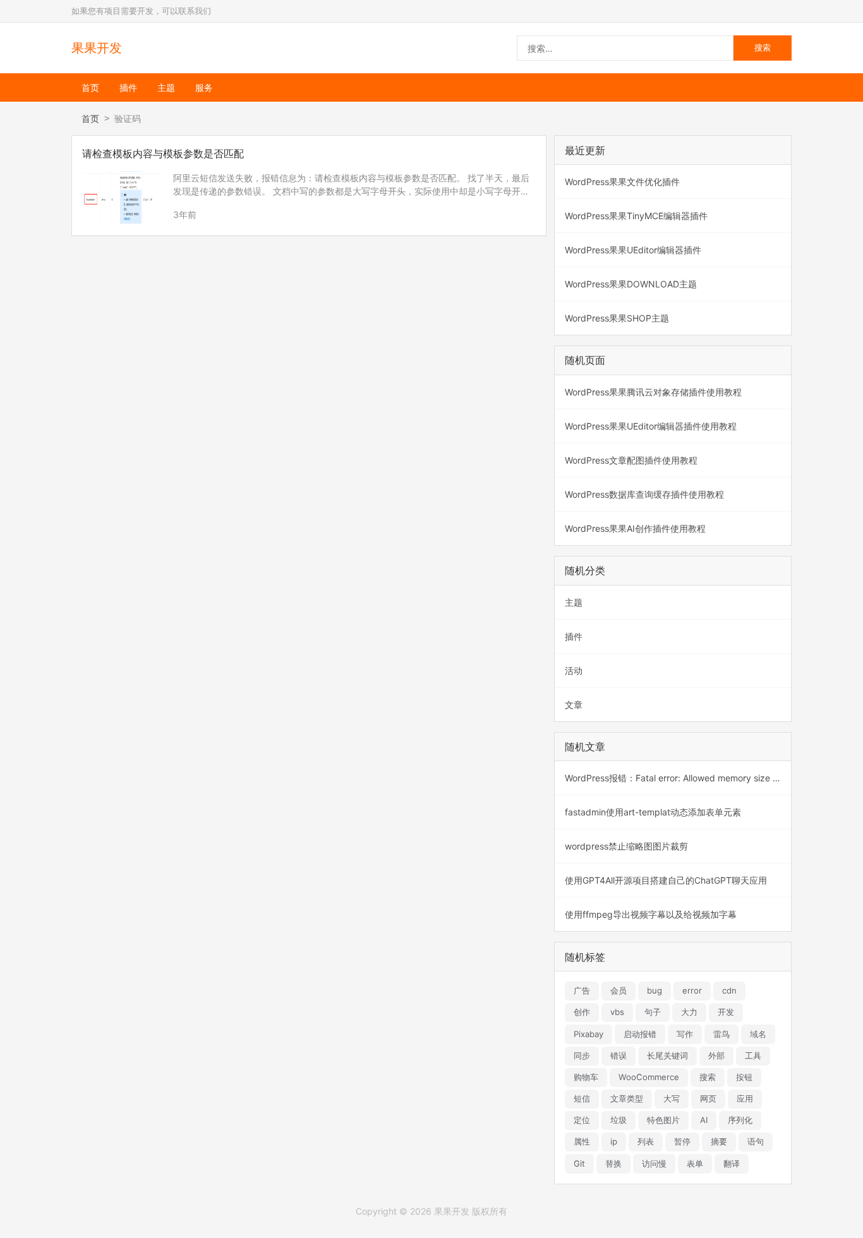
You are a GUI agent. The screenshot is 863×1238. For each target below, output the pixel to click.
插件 (128, 87)
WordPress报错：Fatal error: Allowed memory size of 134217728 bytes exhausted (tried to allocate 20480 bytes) (678, 777)
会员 (618, 990)
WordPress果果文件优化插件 (622, 181)
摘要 (719, 1141)
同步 (582, 1055)
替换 (613, 1163)
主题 (166, 87)
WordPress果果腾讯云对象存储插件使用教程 (653, 392)
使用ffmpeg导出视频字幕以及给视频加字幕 (651, 914)
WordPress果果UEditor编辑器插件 (633, 249)
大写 (671, 1098)
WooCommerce (649, 1077)
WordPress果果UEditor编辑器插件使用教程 (651, 426)
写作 (685, 1034)
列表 (645, 1141)
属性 (582, 1141)
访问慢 (654, 1163)
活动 (573, 670)
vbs (617, 1012)
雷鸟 (721, 1034)
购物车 (586, 1077)
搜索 (707, 1077)
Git (579, 1163)
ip (613, 1141)
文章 (573, 704)
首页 (90, 87)
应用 (745, 1098)
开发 (726, 1012)
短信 (582, 1098)
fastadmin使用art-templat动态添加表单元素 (653, 812)
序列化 (740, 1120)
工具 (753, 1055)
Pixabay (588, 1034)
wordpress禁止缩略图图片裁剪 (626, 846)
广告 (582, 990)
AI (704, 1120)
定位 (582, 1120)
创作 (582, 1012)
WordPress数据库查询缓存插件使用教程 (644, 494)
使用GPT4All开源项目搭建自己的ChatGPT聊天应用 (666, 880)
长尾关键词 (667, 1055)
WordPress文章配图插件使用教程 (631, 460)
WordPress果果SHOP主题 (617, 318)
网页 (708, 1098)
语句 (755, 1141)
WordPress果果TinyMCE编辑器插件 (636, 215)
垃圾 (618, 1120)
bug (654, 990)
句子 (652, 1012)
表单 (695, 1163)
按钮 (744, 1077)
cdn (729, 990)
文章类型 (626, 1098)
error (692, 990)
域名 (758, 1034)
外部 (716, 1055)
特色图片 (663, 1120)
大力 (689, 1012)
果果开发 (96, 48)
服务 (204, 87)
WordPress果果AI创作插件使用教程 (635, 528)
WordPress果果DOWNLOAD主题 (631, 284)
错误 (618, 1055)
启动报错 (640, 1034)
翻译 (731, 1163)
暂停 (682, 1141)
